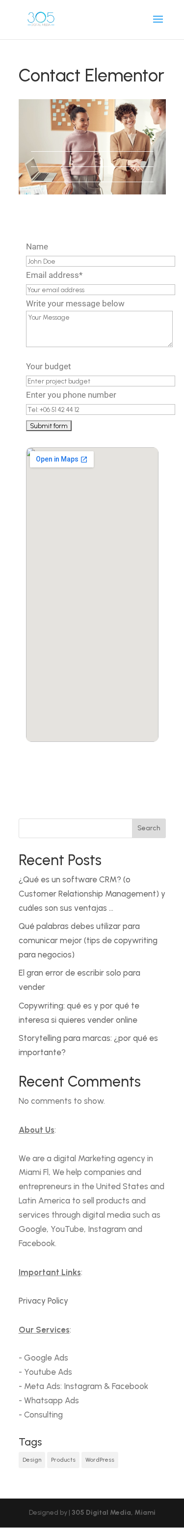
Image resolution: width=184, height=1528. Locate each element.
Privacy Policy (43, 1301)
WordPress (99, 1459)
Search (148, 828)
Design (32, 1459)
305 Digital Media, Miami (114, 1512)
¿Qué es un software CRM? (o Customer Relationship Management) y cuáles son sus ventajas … (92, 893)
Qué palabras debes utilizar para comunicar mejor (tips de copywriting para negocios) (88, 940)
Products (63, 1459)
